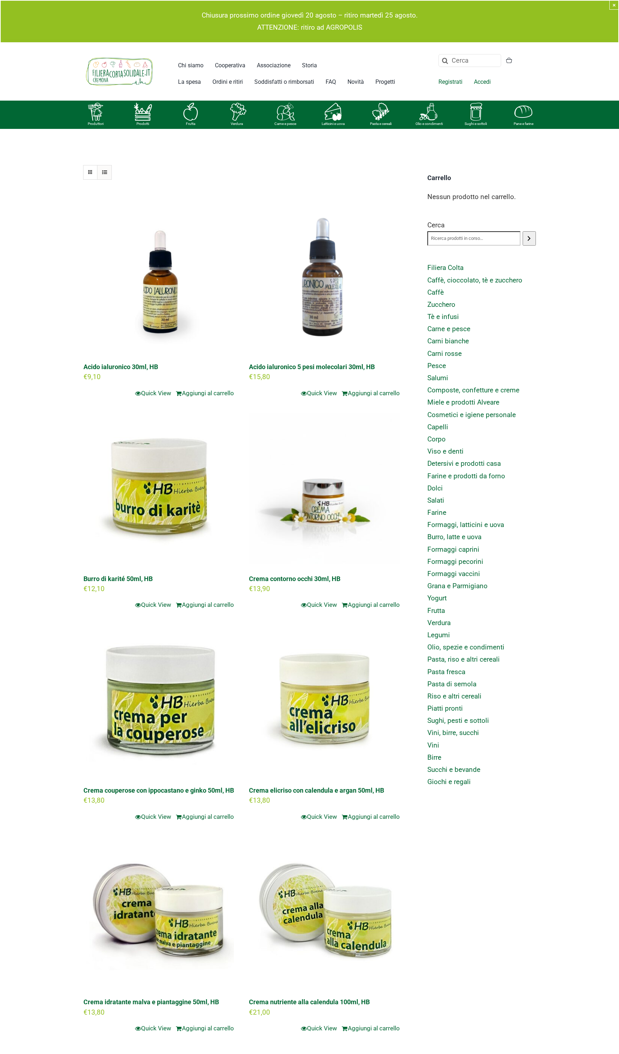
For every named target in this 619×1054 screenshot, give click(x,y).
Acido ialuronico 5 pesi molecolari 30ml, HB (312, 367)
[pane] (523, 106)
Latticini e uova (333, 124)
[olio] (428, 106)
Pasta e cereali (381, 124)
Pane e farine (523, 124)
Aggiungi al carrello (208, 393)
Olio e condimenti (429, 124)
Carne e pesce (285, 124)
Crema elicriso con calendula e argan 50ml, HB (316, 790)
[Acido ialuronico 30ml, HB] (158, 277)
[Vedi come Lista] (104, 172)
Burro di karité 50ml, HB (118, 578)
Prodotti (142, 124)
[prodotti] (143, 106)
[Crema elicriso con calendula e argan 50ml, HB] (324, 700)
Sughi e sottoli (476, 124)
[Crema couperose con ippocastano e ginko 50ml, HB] (158, 700)
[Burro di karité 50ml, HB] (158, 488)
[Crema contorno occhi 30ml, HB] (324, 488)
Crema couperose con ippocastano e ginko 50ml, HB (158, 790)
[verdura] (238, 106)
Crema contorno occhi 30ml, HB (294, 578)
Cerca (436, 225)
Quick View (156, 393)
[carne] (286, 106)
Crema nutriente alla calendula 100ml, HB (309, 1002)
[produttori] (96, 106)
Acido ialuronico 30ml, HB (120, 367)
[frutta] (191, 106)
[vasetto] (476, 106)
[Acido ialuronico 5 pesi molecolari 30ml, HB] (324, 277)
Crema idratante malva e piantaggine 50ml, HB (151, 1002)
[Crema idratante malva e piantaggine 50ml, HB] (158, 912)
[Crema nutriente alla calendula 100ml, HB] (324, 912)
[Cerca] (529, 238)
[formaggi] (333, 106)
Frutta (190, 124)
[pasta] (381, 106)
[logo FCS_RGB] (119, 56)
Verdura (237, 124)
